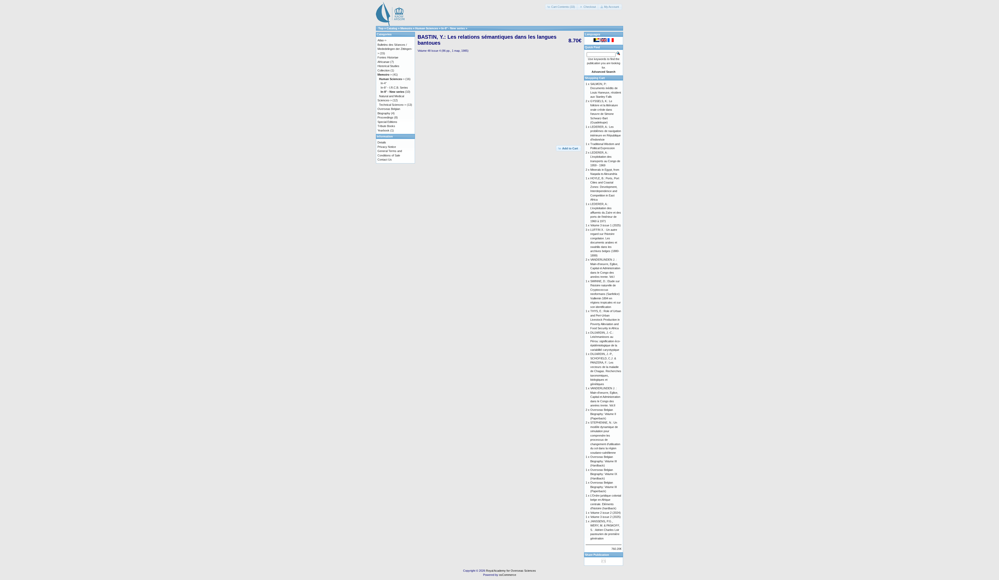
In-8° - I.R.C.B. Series (394, 87)
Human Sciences (426, 28)
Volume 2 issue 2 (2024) (605, 512)
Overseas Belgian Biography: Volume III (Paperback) (603, 487)
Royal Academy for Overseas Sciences (511, 570)
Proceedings (385, 117)
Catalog (392, 28)
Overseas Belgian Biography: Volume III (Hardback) (603, 461)
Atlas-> (381, 40)
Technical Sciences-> (392, 104)
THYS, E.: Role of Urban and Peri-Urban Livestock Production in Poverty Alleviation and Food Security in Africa (605, 319)
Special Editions (387, 121)
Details (381, 142)
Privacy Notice (386, 146)
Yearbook (383, 130)
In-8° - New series (453, 28)
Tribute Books (386, 126)
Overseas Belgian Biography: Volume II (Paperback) (603, 414)
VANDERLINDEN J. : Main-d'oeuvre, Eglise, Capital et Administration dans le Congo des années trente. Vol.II (605, 397)
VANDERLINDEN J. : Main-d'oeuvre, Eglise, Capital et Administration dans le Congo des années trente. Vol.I (605, 268)
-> (384, 74)
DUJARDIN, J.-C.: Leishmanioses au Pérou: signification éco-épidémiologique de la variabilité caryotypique (605, 341)
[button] (561, 7)
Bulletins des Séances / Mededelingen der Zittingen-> (394, 49)
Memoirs (406, 28)
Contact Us (384, 159)
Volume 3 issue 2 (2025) (605, 516)
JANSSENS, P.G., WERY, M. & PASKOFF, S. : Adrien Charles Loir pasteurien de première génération (605, 530)
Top (380, 28)
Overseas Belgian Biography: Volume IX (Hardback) (603, 474)
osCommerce (507, 574)
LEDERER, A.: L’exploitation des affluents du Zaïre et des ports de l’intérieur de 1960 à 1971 (605, 212)
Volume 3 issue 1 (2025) (605, 225)
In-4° (384, 83)
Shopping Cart (595, 78)
